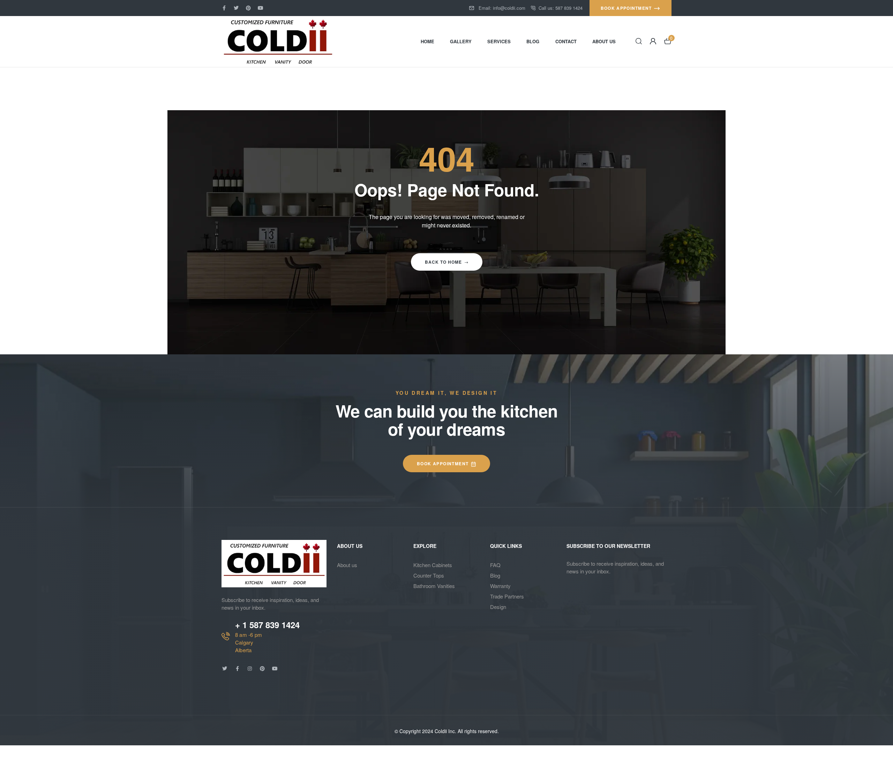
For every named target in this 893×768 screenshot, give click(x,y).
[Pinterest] (248, 8)
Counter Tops (428, 575)
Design (498, 606)
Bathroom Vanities (434, 585)
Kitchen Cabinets (432, 565)
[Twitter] (236, 8)
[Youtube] (260, 8)
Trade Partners (507, 596)
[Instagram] (250, 668)
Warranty (500, 585)
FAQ (495, 565)
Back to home (443, 262)
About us (347, 565)
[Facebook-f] (224, 8)
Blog (495, 575)
